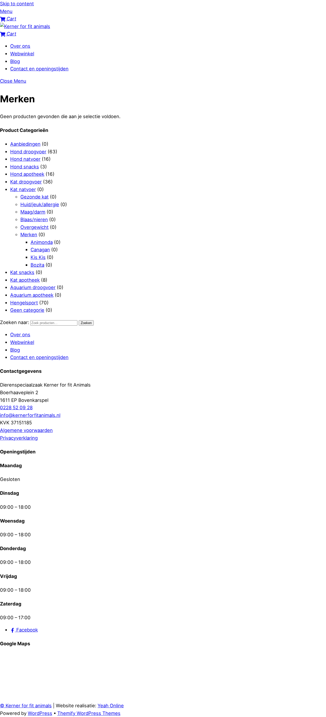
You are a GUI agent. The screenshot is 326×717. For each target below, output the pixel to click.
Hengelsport (24, 302)
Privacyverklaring (19, 438)
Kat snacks (22, 272)
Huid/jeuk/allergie (39, 204)
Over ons (20, 46)
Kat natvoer (23, 189)
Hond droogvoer (28, 151)
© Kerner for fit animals (26, 705)
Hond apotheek (27, 174)
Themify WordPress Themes (88, 713)
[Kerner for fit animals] (25, 26)
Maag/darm (32, 212)
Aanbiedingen (25, 144)
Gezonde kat (34, 197)
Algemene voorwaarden (26, 430)
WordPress (40, 713)
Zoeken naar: (14, 322)
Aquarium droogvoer (33, 287)
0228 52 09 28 (16, 407)
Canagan (40, 249)
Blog (15, 61)
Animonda (42, 242)
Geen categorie (27, 310)
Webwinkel (22, 53)
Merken (28, 234)
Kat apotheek (25, 280)
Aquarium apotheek (31, 295)
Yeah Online (111, 705)
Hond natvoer (25, 159)
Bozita (37, 265)
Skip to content (17, 3)
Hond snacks (24, 166)
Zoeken (86, 323)
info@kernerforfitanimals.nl (30, 415)
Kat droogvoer (26, 181)
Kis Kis (38, 257)
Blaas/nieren (34, 219)
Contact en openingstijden (39, 68)
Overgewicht (34, 227)
